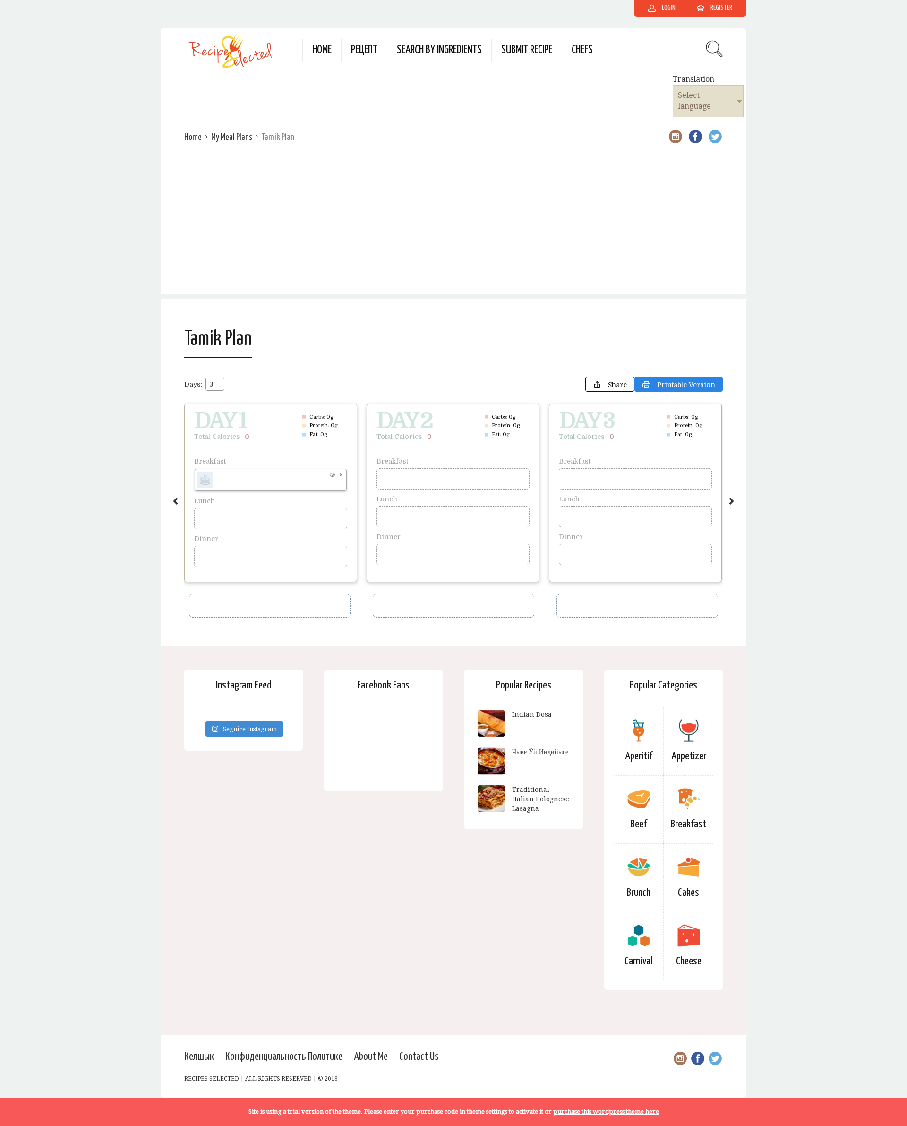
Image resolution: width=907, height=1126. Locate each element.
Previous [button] (175, 501)
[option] (270, 493)
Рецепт (364, 50)
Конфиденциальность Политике (283, 1056)
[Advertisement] (453, 228)
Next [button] (731, 501)
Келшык (199, 1056)
